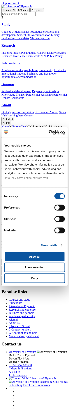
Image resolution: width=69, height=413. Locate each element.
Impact (16, 52)
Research (8, 45)
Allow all (34, 256)
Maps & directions (20, 368)
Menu (23, 10)
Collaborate (17, 97)
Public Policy (55, 56)
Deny (34, 278)
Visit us (14, 371)
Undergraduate (20, 31)
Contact (28, 115)
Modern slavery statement (24, 336)
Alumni (53, 112)
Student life (23, 35)
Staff (6, 123)
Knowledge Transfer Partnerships (20, 94)
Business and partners (21, 312)
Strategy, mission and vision (17, 112)
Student (8, 119)
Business (7, 84)
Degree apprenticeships (45, 91)
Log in (37, 10)
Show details (48, 245)
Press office (19, 126)
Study (5, 25)
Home (5, 126)
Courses (6, 31)
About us (14, 322)
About (6, 105)
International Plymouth (22, 306)
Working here (15, 115)
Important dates (20, 38)
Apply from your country (38, 70)
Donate (5, 97)
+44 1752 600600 (20, 365)
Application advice (12, 70)
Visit (4, 115)
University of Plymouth (22, 351)
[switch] (59, 207)
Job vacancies (17, 375)
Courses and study (19, 299)
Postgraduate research (33, 52)
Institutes (6, 52)
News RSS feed (19, 326)
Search (9, 10)
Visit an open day (40, 38)
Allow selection (34, 267)
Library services (56, 52)
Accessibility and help (23, 332)
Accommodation (40, 35)
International (11, 63)
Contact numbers (20, 329)
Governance (42, 112)
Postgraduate (37, 31)
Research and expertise (22, 309)
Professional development (16, 91)
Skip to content (10, 3)
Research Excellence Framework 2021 (23, 56)
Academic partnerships (54, 94)
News (62, 112)
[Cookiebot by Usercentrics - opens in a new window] (49, 132)
